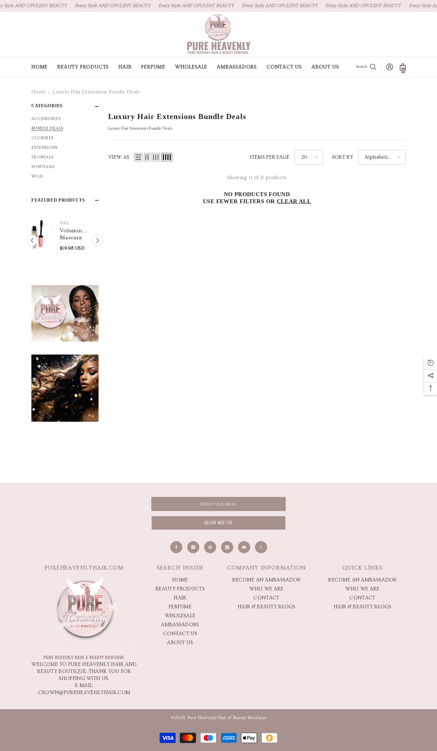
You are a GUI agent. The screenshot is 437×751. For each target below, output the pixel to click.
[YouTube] (244, 547)
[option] (65, 239)
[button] (32, 240)
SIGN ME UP (218, 522)
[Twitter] (261, 547)
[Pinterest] (210, 547)
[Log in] (389, 67)
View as (118, 157)
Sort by (342, 157)
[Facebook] (176, 547)
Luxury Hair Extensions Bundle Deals (96, 92)
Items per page (270, 157)
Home (38, 92)
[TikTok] (227, 547)
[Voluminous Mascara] (48, 234)
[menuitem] (65, 119)
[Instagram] (193, 547)
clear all (294, 201)
